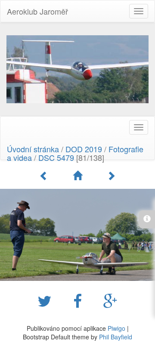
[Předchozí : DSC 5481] (45, 175)
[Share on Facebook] (80, 300)
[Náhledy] (79, 175)
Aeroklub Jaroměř (37, 11)
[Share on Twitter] (47, 300)
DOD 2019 (84, 148)
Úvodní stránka (33, 148)
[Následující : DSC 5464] (111, 175)
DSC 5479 (56, 157)
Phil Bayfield (115, 336)
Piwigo (116, 328)
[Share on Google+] (110, 300)
